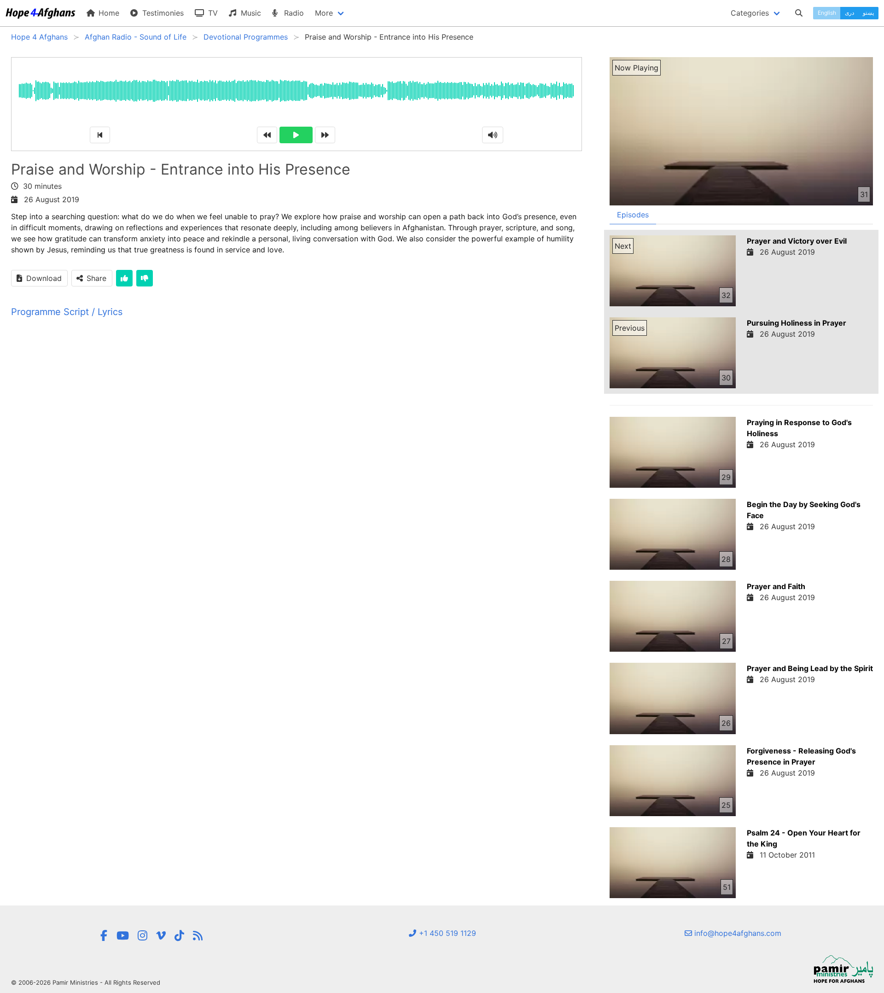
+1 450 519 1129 (446, 933)
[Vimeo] (161, 935)
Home (107, 13)
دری (849, 12)
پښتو (868, 12)
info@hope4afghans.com (736, 933)
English (827, 12)
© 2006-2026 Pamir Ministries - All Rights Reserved (85, 982)
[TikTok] (179, 935)
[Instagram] (142, 935)
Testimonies (162, 13)
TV (212, 13)
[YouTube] (122, 935)
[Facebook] (103, 935)
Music (249, 13)
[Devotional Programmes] (198, 935)
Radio (293, 13)
